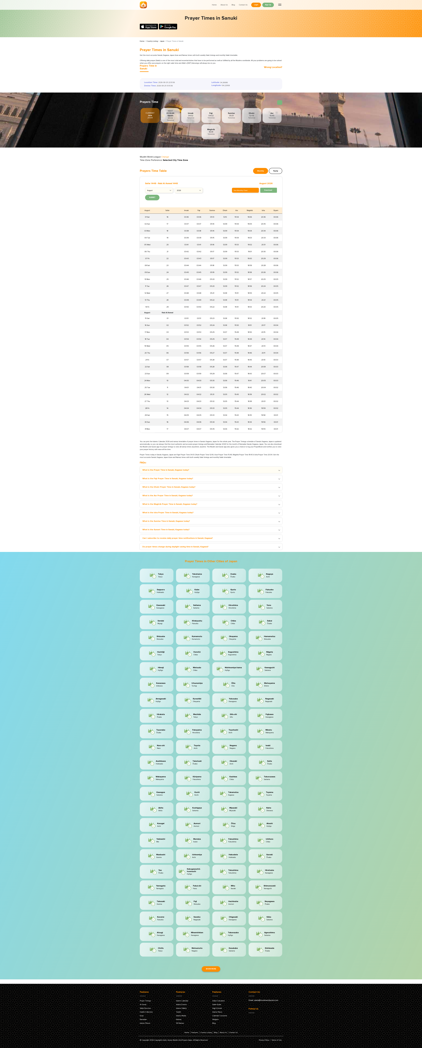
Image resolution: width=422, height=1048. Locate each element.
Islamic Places (145, 1023)
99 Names (180, 1023)
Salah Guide (216, 1004)
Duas (142, 1016)
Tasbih (178, 1012)
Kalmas (178, 1019)
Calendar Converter (219, 1016)
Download (268, 190)
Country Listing (152, 41)
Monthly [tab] (260, 171)
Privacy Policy (264, 1040)
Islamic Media (181, 1016)
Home (214, 5)
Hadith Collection (146, 1012)
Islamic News (217, 1012)
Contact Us (243, 5)
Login (256, 5)
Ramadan (143, 1019)
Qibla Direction (145, 1008)
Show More (211, 969)
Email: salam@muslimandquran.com (263, 1000)
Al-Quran (143, 1004)
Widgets (215, 1019)
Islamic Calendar (182, 1001)
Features (194, 1032)
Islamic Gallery (181, 1008)
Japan (162, 41)
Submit (152, 197)
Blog (233, 5)
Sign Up (268, 5)
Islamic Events (181, 1004)
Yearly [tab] (275, 171)
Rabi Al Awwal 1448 (168, 183)
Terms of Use (276, 1040)
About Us (224, 5)
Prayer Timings (145, 1001)
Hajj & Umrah (217, 1008)
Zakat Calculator (218, 1001)
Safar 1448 (150, 183)
